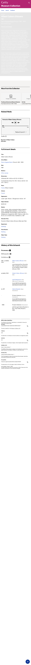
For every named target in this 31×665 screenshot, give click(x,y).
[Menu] (28, 662)
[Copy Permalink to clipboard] (27, 362)
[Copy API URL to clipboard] (27, 326)
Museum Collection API (15, 328)
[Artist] (7, 21)
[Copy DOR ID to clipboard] (27, 340)
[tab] (5, 250)
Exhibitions (4, 257)
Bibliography (5, 254)
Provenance (5, 250)
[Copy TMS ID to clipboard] (27, 333)
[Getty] (4, 2)
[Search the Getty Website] (29, 3)
